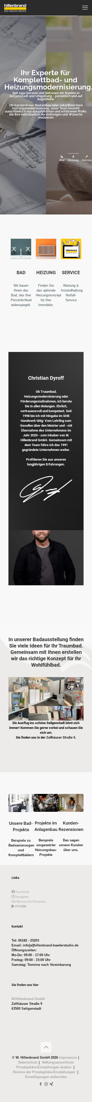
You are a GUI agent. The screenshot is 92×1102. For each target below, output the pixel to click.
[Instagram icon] (46, 1084)
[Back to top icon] (46, 1047)
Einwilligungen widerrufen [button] (46, 1077)
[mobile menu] (85, 7)
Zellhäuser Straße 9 (60, 737)
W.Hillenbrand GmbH (28, 999)
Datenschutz (28, 1062)
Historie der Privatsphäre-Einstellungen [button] (44, 1072)
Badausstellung (50, 639)
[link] (46, 698)
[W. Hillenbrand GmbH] (15, 7)
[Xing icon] (51, 1084)
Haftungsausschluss (57, 1062)
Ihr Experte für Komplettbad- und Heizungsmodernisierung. (45, 80)
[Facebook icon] (41, 1084)
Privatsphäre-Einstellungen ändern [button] (44, 1067)
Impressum (67, 1057)
